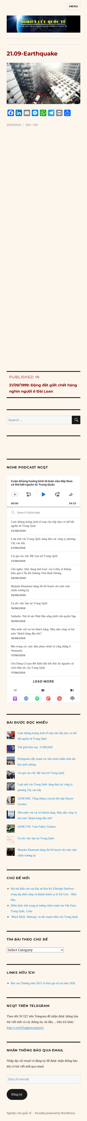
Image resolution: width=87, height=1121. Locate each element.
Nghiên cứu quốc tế (19, 1113)
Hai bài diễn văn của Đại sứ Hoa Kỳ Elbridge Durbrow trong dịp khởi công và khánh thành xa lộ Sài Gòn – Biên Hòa (43, 894)
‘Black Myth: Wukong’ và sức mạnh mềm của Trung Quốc (44, 916)
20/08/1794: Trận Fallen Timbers (37, 826)
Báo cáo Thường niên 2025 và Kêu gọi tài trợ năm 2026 (43, 983)
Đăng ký (16, 1094)
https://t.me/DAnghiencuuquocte (25, 1027)
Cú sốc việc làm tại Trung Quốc (29, 603)
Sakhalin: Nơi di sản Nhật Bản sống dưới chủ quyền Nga (43, 616)
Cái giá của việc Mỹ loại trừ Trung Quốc (34, 556)
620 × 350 (32, 124)
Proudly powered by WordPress (55, 1113)
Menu (73, 6)
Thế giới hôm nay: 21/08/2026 (35, 747)
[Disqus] (43, 194)
